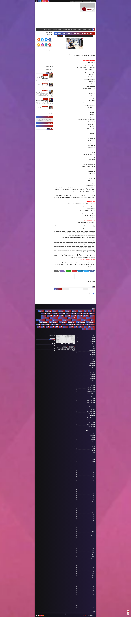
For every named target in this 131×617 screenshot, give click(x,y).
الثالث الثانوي (48, 320)
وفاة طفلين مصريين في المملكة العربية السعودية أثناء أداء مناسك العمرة (67, 344)
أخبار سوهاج (86, 315)
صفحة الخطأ (76, 1)
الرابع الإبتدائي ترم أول (80, 324)
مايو (85, 472)
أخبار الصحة (85, 313)
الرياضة (63, 324)
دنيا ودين (45, 29)
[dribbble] (44, 1)
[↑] (65, 614)
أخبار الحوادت (68, 311)
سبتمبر (85, 488)
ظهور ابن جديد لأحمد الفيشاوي (42, 107)
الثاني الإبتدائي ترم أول (40, 320)
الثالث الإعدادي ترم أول (66, 320)
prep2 (43, 326)
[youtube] (40, 615)
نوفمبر (85, 484)
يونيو (85, 470)
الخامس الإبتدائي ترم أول (43, 322)
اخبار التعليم (74, 311)
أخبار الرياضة (70, 29)
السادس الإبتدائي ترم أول (56, 324)
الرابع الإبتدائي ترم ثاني (70, 324)
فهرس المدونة (72, 1)
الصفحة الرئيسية (75, 36)
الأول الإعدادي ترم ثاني (62, 318)
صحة (60, 326)
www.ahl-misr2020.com (71, 346)
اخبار (85, 311)
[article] (64, 276)
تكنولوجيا (49, 29)
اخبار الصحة (79, 313)
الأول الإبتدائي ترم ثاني (81, 318)
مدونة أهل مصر (84, 615)
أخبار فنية (61, 315)
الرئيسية (94, 1)
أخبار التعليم (89, 29)
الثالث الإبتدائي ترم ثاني (75, 320)
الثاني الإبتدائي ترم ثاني (90, 322)
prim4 (93, 329)
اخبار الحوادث (54, 311)
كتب (56, 326)
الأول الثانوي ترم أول (53, 318)
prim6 (83, 329)
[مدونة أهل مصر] (87, 7)
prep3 (38, 326)
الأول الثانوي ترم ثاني (44, 318)
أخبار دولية (74, 29)
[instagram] (48, 1)
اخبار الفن (68, 313)
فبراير (85, 478)
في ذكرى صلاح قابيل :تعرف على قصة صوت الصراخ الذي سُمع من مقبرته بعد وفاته (42, 77)
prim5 (88, 329)
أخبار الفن (59, 29)
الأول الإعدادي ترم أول (72, 318)
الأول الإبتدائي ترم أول (90, 318)
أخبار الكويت (62, 313)
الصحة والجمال (55, 29)
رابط (52, 340)
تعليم (76, 326)
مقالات (52, 326)
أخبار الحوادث (65, 29)
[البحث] (36, 1)
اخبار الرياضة (92, 313)
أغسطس (85, 467)
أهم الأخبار (84, 29)
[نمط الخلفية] (128, 614)
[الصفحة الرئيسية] (93, 29)
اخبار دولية (92, 315)
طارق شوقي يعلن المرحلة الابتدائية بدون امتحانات (42, 101)
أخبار (90, 311)
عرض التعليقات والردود (57, 289)
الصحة (38, 324)
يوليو (85, 469)
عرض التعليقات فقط (65, 289)
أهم (85, 326)
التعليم (92, 320)
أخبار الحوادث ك (47, 311)
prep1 (47, 326)
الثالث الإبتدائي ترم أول (85, 320)
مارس (85, 476)
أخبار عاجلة (79, 315)
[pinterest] (47, 1)
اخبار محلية (49, 315)
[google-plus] (45, 1)
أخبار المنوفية (55, 313)
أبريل (85, 474)
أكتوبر (85, 486)
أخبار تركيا (49, 313)
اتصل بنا (84, 1)
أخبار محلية (79, 29)
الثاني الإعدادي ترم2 (71, 322)
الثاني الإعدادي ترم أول (80, 322)
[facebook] (39, 1)
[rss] (42, 1)
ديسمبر (85, 482)
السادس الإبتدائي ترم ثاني (45, 324)
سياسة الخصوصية (89, 1)
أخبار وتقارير (43, 315)
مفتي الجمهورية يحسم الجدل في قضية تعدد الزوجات (42, 85)
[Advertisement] (65, 20)
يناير (85, 480)
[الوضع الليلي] (128, 611)
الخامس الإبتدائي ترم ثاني (90, 324)
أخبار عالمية (73, 315)
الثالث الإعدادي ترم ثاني (56, 320)
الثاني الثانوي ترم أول (62, 322)
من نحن (81, 1)
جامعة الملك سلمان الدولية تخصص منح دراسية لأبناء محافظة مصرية (42, 92)
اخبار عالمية (67, 315)
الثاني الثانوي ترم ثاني (53, 322)
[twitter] (40, 1)
